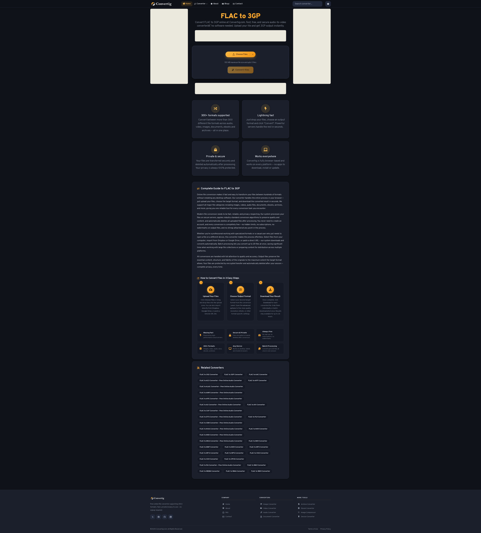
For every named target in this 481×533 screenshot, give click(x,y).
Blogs (227, 4)
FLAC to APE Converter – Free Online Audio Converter (221, 399)
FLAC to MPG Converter (234, 453)
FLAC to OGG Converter (259, 453)
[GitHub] (164, 516)
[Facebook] (158, 516)
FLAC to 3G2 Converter (209, 375)
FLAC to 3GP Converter (233, 375)
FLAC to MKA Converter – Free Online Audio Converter (221, 441)
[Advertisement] (169, 46)
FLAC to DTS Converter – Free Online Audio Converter (221, 417)
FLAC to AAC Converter (258, 375)
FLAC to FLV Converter (257, 417)
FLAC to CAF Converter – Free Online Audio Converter (221, 411)
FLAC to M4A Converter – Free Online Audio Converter (221, 429)
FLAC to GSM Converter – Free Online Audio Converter (221, 423)
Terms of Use (313, 529)
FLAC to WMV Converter (260, 471)
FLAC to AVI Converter (256, 405)
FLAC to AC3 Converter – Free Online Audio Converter (221, 381)
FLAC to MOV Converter (234, 447)
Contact (239, 4)
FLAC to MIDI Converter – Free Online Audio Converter (221, 435)
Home (187, 4)
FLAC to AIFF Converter (257, 381)
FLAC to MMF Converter (209, 447)
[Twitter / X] (152, 516)
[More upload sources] (253, 54)
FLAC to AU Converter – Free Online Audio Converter (220, 405)
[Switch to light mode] (328, 4)
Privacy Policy (325, 529)
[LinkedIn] (170, 516)
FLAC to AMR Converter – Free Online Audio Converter (221, 393)
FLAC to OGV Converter (209, 459)
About (215, 4)
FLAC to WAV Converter (256, 465)
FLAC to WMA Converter (235, 471)
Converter (201, 4)
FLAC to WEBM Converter (209, 471)
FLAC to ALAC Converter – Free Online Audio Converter (221, 387)
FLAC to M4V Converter (258, 429)
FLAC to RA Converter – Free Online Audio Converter (220, 465)
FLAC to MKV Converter (258, 441)
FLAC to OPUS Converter (234, 459)
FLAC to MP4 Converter (209, 453)
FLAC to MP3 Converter (259, 447)
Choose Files (242, 54)
